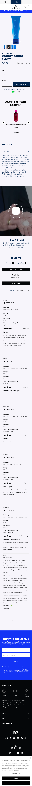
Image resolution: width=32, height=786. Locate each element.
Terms (5, 672)
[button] (23, 63)
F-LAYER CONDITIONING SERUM (12, 309)
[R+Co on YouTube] (14, 738)
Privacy (9, 672)
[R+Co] (5, 2)
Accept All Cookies (16, 783)
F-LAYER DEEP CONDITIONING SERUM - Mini (15, 368)
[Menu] (3, 7)
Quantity (4, 80)
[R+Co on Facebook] (10, 738)
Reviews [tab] (9, 263)
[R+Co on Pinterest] (18, 738)
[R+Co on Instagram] (6, 738)
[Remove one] (3, 84)
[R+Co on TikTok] (25, 738)
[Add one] (10, 84)
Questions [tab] (22, 263)
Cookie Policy (16, 770)
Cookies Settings (16, 773)
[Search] (26, 7)
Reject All (16, 778)
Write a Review (16, 269)
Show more (15, 620)
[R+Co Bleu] (16, 2)
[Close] (30, 758)
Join (16, 661)
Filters (17, 283)
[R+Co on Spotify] (22, 738)
